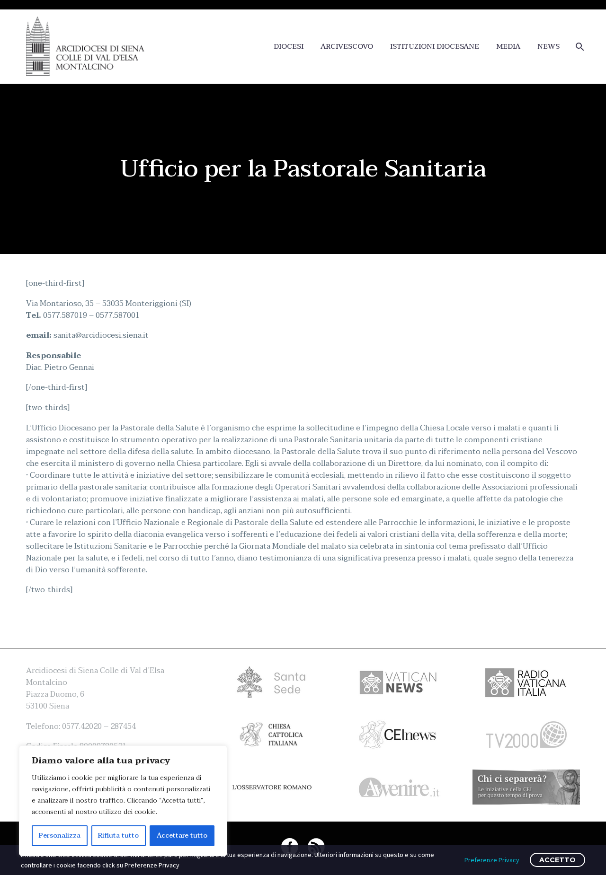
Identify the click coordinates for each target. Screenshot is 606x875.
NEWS (548, 46)
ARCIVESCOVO (347, 46)
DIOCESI (288, 46)
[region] (123, 800)
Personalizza (59, 835)
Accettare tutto (182, 835)
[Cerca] (579, 46)
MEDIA (508, 46)
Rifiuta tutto (118, 835)
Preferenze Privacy (491, 860)
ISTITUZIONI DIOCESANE (434, 46)
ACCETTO (557, 860)
